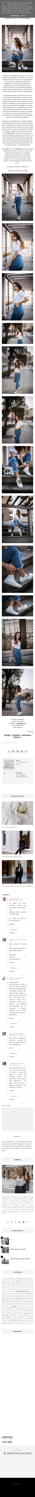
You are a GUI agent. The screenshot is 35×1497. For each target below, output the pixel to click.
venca (16, 1322)
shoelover (8, 1316)
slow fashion (17, 1316)
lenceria (13, 1301)
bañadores (30, 1279)
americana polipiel (26, 1278)
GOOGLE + (17, 737)
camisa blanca (15, 1286)
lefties (8, 1301)
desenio (9, 1295)
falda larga (15, 1296)
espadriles (23, 1295)
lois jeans (16, 1303)
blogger (4, 1283)
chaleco (27, 1287)
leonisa (17, 1301)
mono (14, 1308)
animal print (7, 1279)
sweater (19, 1318)
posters (11, 1313)
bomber (8, 1283)
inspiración (30, 1298)
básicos (13, 1281)
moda (15, 742)
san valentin (20, 1315)
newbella (26, 1308)
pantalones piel (10, 1312)
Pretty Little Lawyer (15, 1033)
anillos (3, 1279)
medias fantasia (29, 1304)
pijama (31, 1312)
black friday (30, 1281)
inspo (3, 1300)
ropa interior (5, 1315)
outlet (28, 1310)
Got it (23, 16)
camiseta (31, 1286)
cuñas (8, 1293)
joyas (24, 1300)
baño (3, 1281)
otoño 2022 (19, 1310)
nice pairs (31, 1308)
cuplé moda (13, 1293)
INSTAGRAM (26, 735)
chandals (13, 1289)
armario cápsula (14, 1279)
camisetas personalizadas (8, 1287)
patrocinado (21, 1312)
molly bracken (9, 1308)
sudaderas (8, 1318)
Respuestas (14, 929)
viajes (8, 1323)
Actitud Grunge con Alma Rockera (20, 1259)
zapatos (23, 1323)
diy (20, 1295)
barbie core (8, 1281)
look (20, 1303)
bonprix (13, 1283)
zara (26, 1323)
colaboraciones (7, 742)
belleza (18, 1281)
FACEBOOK (16, 735)
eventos (10, 1296)
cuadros (4, 1293)
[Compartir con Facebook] (8, 751)
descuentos (4, 1295)
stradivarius (26, 1316)
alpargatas (13, 1278)
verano (19, 1321)
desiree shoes (15, 1295)
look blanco (30, 1303)
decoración (23, 1293)
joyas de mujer (29, 1300)
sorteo (22, 1316)
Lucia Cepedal (13, 1063)
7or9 (3, 1278)
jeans (7, 1300)
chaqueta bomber (20, 1289)
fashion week (28, 1296)
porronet (8, 1313)
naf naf (22, 1308)
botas (17, 1283)
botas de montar (29, 1283)
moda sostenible (26, 1307)
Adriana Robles (14, 899)
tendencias (14, 1320)
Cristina (11, 978)
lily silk (7, 1303)
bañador (26, 1279)
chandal (8, 1289)
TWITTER (7, 735)
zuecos (29, 1323)
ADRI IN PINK (18, 918)
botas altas (22, 1283)
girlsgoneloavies (9, 1298)
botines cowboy (15, 1284)
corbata (31, 1291)
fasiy (32, 1296)
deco (18, 1293)
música (18, 1308)
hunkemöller (16, 1298)
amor (32, 1278)
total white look (8, 1321)
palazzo (3, 1312)
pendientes (26, 1312)
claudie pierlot (12, 1291)
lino (9, 1303)
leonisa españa (23, 1301)
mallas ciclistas (12, 1304)
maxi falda (23, 1304)
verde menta (24, 1321)
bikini (22, 1281)
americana (18, 1278)
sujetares (14, 1318)
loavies (12, 1303)
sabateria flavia (13, 1315)
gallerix (3, 1298)
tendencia (30, 1318)
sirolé (12, 1316)
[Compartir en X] (13, 751)
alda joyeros (7, 1278)
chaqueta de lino (29, 1289)
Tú (10, 1239)
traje (13, 1322)
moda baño (19, 1307)
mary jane (18, 1304)
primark (16, 1313)
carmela (16, 1287)
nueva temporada (6, 1310)
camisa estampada (23, 1286)
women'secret (13, 1323)
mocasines (8, 1307)
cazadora (23, 1287)
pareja (16, 1312)
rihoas (31, 1313)
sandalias (26, 1315)
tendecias (25, 1318)
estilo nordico (5, 1296)
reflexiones (26, 1313)
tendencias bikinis (23, 1320)
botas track (4, 1284)
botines (10, 1284)
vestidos (4, 1323)
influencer (23, 1298)
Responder (11, 924)
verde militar (30, 1321)
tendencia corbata (6, 1320)
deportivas (30, 1293)
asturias (21, 1279)
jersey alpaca (15, 1300)
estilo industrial (29, 1295)
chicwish (4, 1291)
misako (4, 1307)
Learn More (14, 16)
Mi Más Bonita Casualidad (18, 1249)
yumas (19, 1323)
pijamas (3, 1313)
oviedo (31, 1310)
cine (7, 1291)
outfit (24, 1310)
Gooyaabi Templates (19, 1493)
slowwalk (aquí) (21, 723)
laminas (4, 1301)
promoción (20, 1313)
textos (29, 1320)
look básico (24, 1303)
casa (19, 1287)
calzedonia (8, 1286)
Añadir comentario (6, 1105)
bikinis (25, 1281)
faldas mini (21, 1296)
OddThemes (17, 1490)
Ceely (11, 939)
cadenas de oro (23, 1284)
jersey (10, 1300)
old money (13, 1310)
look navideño (5, 1304)
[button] (6, 4)
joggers (21, 1300)
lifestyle (29, 1301)
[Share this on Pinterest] (17, 751)
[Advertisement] (17, 1373)
